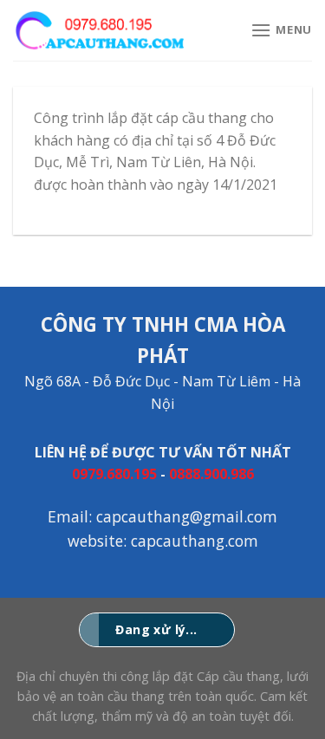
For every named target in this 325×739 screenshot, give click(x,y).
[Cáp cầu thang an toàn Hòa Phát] (99, 30)
